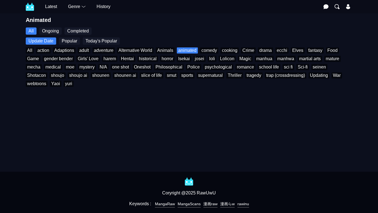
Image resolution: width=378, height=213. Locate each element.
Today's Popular (101, 41)
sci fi (288, 67)
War (337, 75)
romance (245, 67)
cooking (229, 50)
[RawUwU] (30, 3)
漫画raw (210, 204)
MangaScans (189, 204)
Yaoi (55, 83)
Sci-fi (303, 67)
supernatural (210, 75)
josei (199, 58)
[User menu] (348, 6)
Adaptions (64, 50)
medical (53, 67)
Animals (165, 50)
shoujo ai (78, 75)
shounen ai (125, 75)
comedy (209, 50)
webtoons (36, 83)
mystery (87, 67)
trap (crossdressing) (285, 75)
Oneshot (142, 67)
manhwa (285, 58)
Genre (74, 6)
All (31, 31)
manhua (264, 58)
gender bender (58, 58)
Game (33, 58)
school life (269, 67)
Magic (245, 58)
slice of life (151, 75)
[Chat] (326, 6)
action (43, 50)
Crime (248, 50)
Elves (297, 50)
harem (109, 58)
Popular (69, 41)
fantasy (315, 50)
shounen (100, 75)
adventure (103, 50)
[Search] (337, 6)
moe (70, 67)
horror (167, 58)
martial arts (310, 58)
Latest (51, 6)
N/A (103, 67)
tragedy (254, 75)
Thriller (235, 75)
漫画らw (227, 204)
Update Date (41, 41)
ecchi (282, 50)
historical (148, 58)
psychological (218, 67)
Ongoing (50, 31)
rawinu (243, 204)
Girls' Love (88, 58)
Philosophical (169, 67)
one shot (120, 67)
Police (193, 67)
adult (84, 50)
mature (332, 58)
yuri (68, 83)
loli (212, 58)
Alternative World (135, 50)
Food (332, 50)
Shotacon (36, 75)
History (103, 6)
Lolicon (227, 58)
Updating (319, 75)
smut (171, 75)
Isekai (184, 58)
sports (187, 75)
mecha (33, 67)
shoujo (57, 75)
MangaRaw (165, 204)
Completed (78, 31)
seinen (319, 67)
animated (187, 50)
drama (265, 50)
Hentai (127, 58)
